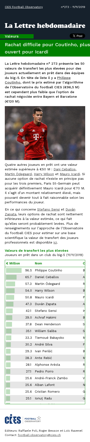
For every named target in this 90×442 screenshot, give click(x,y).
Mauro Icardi (70, 174)
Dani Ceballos (65, 169)
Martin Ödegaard (18, 174)
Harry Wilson (44, 174)
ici (55, 242)
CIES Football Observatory (24, 7)
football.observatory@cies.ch (39, 435)
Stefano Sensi (48, 209)
